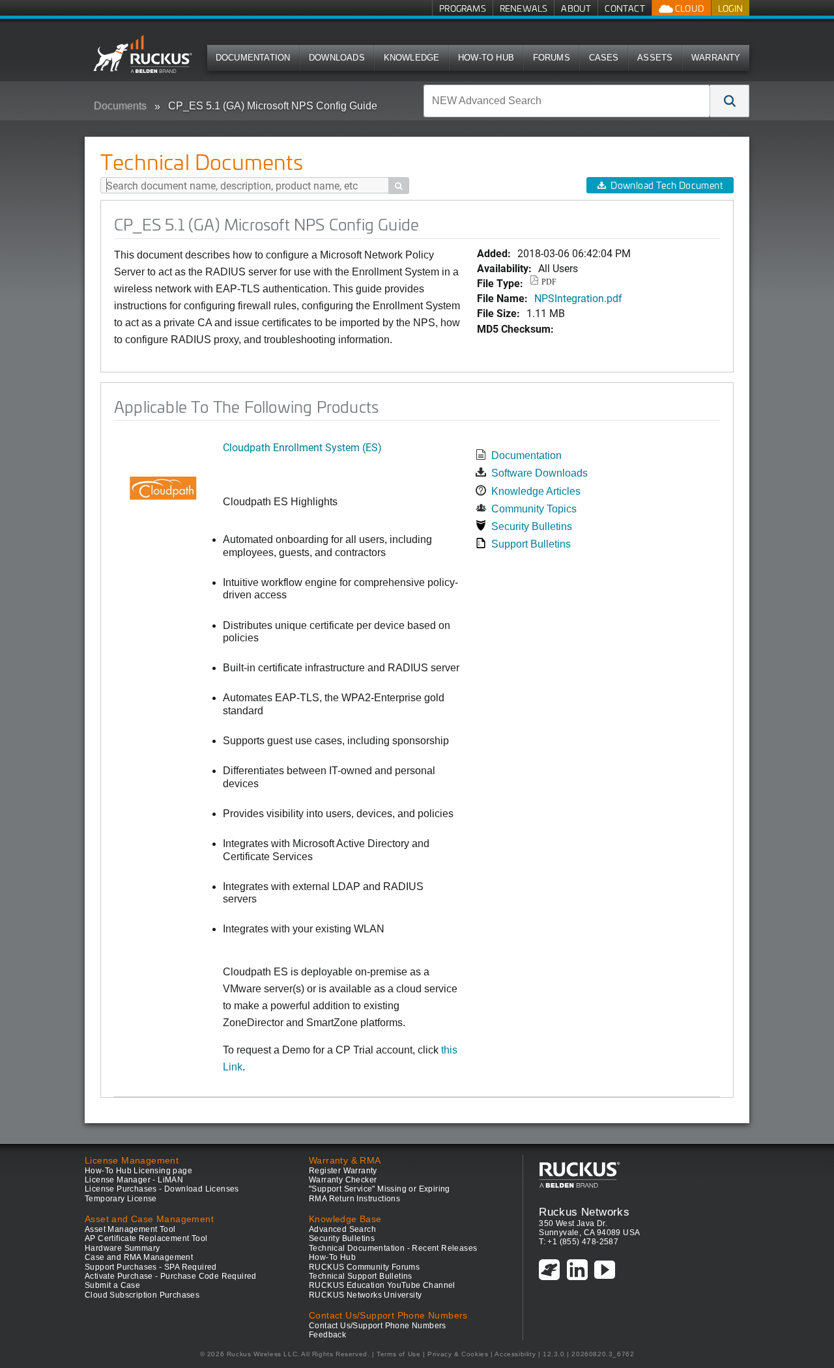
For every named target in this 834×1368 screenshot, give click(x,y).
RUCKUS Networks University (365, 1295)
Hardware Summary (122, 1248)
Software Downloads (539, 473)
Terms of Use (398, 1354)
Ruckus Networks (584, 1212)
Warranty (716, 58)
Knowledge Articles (536, 491)
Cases (604, 58)
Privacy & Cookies (457, 1354)
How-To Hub (486, 58)
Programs (462, 8)
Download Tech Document (667, 185)
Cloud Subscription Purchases (142, 1295)
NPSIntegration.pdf (578, 298)
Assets (654, 58)
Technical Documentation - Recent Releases (393, 1248)
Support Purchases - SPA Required (151, 1267)
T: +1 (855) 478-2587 (578, 1241)
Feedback (327, 1334)
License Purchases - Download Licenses (162, 1189)
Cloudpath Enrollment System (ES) (302, 447)
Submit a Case (112, 1285)
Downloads (337, 58)
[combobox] (567, 101)
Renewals (524, 8)
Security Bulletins (531, 526)
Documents (120, 105)
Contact (624, 8)
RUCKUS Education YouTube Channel (382, 1285)
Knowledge (412, 58)
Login (730, 8)
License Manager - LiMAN (134, 1179)
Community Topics (534, 508)
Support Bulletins (531, 544)
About (576, 8)
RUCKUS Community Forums (364, 1267)
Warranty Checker (343, 1179)
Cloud (688, 8)
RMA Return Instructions (354, 1198)
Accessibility (515, 1354)
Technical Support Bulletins (360, 1276)
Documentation (253, 58)
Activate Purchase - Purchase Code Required (171, 1276)
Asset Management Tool (130, 1229)
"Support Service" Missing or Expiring (379, 1189)
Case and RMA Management (139, 1257)
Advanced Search (342, 1229)
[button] (729, 101)
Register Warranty (343, 1170)
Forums (551, 58)
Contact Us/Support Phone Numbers (377, 1325)
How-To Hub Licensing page (138, 1170)
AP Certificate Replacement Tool (146, 1238)
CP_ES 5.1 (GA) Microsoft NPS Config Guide (272, 105)
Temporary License (121, 1198)
